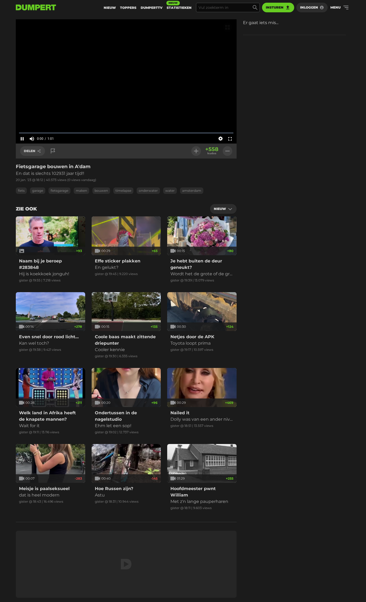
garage (37, 191)
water (170, 191)
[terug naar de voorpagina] (36, 7)
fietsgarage (59, 191)
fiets (21, 191)
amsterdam (191, 191)
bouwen (101, 191)
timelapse (123, 191)
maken (81, 191)
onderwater (148, 191)
